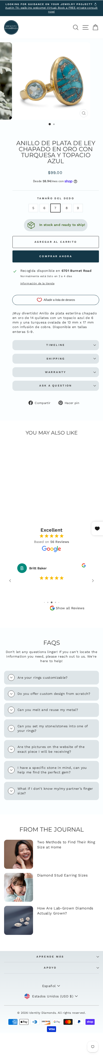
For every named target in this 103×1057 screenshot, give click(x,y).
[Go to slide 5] (58, 602)
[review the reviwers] (84, 566)
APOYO (50, 967)
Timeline (55, 345)
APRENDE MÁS (50, 956)
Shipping (55, 358)
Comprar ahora (55, 256)
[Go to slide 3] (51, 602)
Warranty (55, 372)
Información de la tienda (37, 283)
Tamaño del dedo (55, 198)
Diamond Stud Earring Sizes (62, 875)
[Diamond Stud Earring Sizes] (18, 887)
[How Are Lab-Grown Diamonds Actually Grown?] (18, 920)
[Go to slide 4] (55, 602)
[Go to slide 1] (44, 602)
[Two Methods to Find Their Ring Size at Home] (18, 854)
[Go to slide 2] (47, 602)
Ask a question (55, 385)
